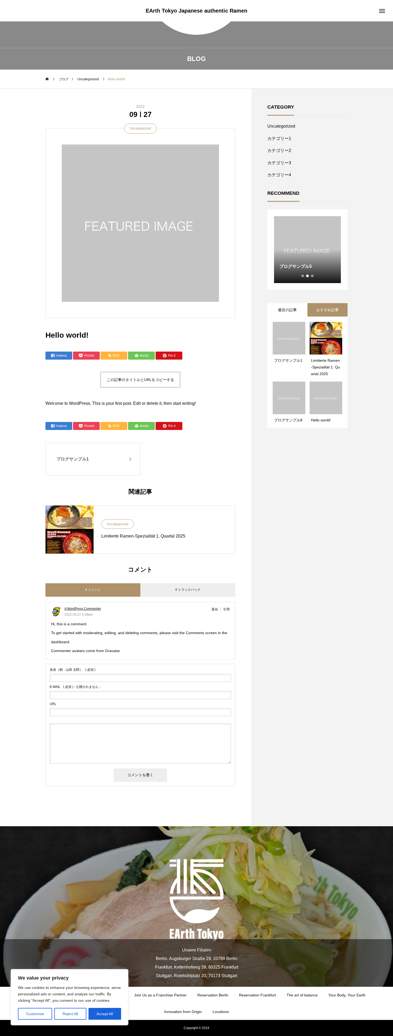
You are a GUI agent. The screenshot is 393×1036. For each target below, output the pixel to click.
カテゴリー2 (279, 150)
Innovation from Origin (183, 1012)
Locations (221, 1012)
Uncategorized (140, 128)
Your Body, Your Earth (346, 995)
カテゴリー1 (279, 138)
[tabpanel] (307, 249)
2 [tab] (307, 276)
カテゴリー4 (279, 175)
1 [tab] (303, 276)
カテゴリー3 (279, 163)
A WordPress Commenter (82, 609)
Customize (35, 1014)
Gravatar (112, 651)
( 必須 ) (72, 669)
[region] (69, 997)
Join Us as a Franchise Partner (160, 995)
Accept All (105, 1014)
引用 (226, 609)
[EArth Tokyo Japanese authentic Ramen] (196, 900)
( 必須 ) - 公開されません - (75, 686)
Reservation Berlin (212, 995)
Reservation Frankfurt (257, 995)
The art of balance (302, 995)
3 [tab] (312, 276)
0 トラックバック (188, 590)
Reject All (70, 1014)
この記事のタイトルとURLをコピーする (140, 380)
